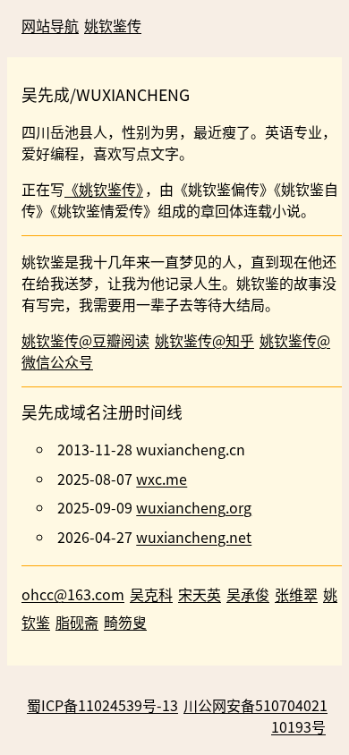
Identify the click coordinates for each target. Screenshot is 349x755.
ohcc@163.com (72, 594)
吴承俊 (247, 594)
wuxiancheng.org (193, 507)
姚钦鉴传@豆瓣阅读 (85, 340)
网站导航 (50, 25)
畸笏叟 (125, 621)
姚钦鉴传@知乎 (204, 340)
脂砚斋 (76, 621)
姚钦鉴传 (112, 25)
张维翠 (296, 594)
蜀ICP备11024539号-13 (102, 705)
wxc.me (161, 478)
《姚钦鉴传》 (103, 188)
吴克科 (151, 594)
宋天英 (199, 594)
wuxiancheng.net (193, 536)
